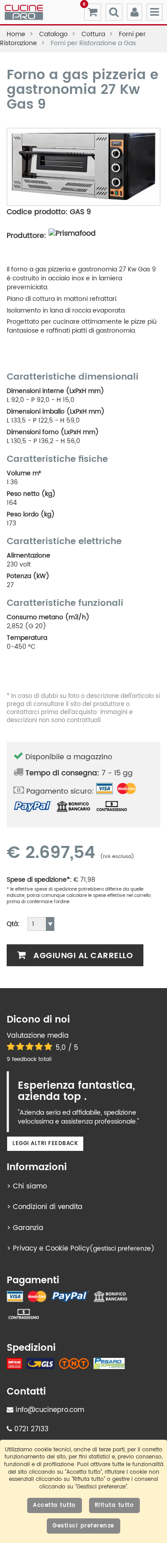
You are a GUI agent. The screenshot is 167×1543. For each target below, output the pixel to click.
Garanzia (28, 1228)
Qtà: (13, 924)
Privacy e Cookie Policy (51, 1248)
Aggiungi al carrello (82, 955)
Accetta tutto (54, 1505)
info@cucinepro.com (48, 1410)
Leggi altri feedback (45, 1143)
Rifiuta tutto (114, 1505)
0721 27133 (30, 1429)
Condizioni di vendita (47, 1207)
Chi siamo (30, 1186)
